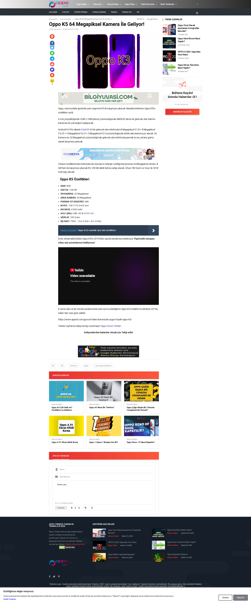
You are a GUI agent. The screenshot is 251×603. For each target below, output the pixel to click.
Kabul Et (240, 598)
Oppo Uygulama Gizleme (177, 554)
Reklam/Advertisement (75, 544)
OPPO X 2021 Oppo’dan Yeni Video (189, 53)
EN (138, 12)
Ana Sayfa (53, 12)
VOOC (87, 213)
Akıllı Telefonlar (167, 4)
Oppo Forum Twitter (111, 326)
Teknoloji (97, 4)
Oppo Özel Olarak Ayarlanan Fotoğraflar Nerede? (188, 28)
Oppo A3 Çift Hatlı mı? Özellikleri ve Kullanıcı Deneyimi (62, 408)
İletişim (114, 12)
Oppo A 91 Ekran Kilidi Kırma (65, 442)
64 (53, 366)
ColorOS (65, 12)
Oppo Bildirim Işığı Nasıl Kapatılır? (121, 554)
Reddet (225, 598)
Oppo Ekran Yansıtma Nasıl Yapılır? (188, 66)
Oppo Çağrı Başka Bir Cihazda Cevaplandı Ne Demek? (140, 408)
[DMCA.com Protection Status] (67, 547)
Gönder (61, 508)
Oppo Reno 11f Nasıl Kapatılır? (141, 442)
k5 (62, 366)
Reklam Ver (127, 12)
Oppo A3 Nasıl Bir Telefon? (101, 407)
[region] (125, 595)
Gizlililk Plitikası (80, 12)
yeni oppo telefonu (103, 366)
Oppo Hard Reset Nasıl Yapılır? (189, 40)
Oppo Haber (82, 4)
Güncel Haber (113, 4)
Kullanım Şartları (99, 12)
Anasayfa (53, 19)
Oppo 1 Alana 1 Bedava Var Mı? (103, 442)
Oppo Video (130, 4)
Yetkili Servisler (148, 4)
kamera (73, 366)
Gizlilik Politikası (9, 599)
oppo (86, 366)
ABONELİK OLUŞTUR (182, 112)
